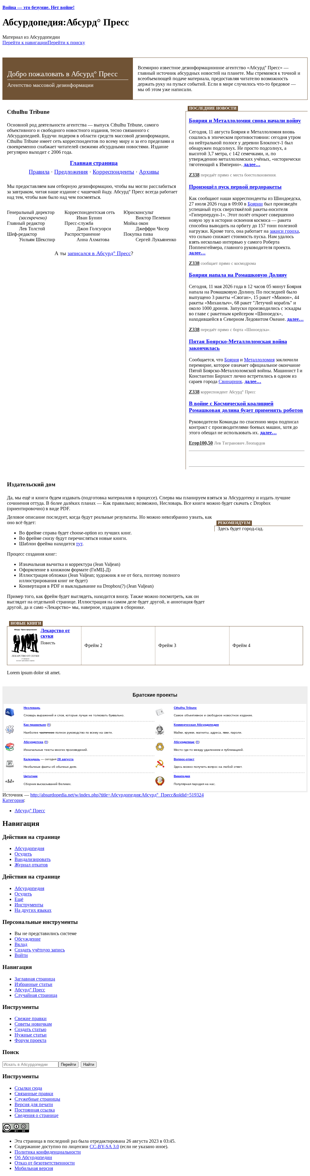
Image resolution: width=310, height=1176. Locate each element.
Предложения (71, 172)
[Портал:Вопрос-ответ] (159, 767)
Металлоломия (259, 359)
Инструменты (29, 904)
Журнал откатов (31, 864)
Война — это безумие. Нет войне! (38, 7)
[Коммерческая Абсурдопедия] (159, 734)
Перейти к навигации (25, 42)
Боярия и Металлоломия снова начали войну (245, 120)
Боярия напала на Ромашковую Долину (238, 275)
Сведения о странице (36, 1115)
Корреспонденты (113, 172)
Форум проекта (30, 1040)
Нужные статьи (31, 1034)
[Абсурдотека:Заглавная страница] (9, 750)
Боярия (231, 359)
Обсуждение (28, 938)
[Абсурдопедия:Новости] (159, 716)
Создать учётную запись (40, 949)
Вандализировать (33, 859)
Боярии (255, 203)
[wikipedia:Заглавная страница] (159, 784)
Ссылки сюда (28, 1088)
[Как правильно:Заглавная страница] (9, 733)
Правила (39, 172)
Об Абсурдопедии (33, 1157)
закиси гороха (284, 231)
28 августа (65, 759)
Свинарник (230, 381)
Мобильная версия (34, 1168)
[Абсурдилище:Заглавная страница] (159, 750)
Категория (13, 800)
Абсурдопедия (29, 848)
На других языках (33, 910)
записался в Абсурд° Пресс (99, 253)
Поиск (10, 1052)
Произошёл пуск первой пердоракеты (235, 187)
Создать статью (30, 1029)
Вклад (21, 944)
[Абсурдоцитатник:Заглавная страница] (9, 781)
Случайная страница (36, 995)
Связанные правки (34, 1093)
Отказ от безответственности (45, 1162)
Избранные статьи (33, 984)
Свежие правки (31, 1018)
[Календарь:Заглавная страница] (9, 767)
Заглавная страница (35, 978)
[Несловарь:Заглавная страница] (9, 715)
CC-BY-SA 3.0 (104, 1146)
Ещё (19, 899)
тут (79, 543)
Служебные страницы (37, 1099)
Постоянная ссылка (35, 1109)
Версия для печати (34, 1104)
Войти (21, 955)
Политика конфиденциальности (48, 1152)
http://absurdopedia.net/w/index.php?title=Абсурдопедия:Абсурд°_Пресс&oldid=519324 (117, 794)
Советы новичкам (33, 1024)
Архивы (149, 172)
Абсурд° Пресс (30, 810)
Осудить (23, 853)
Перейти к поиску (66, 42)
